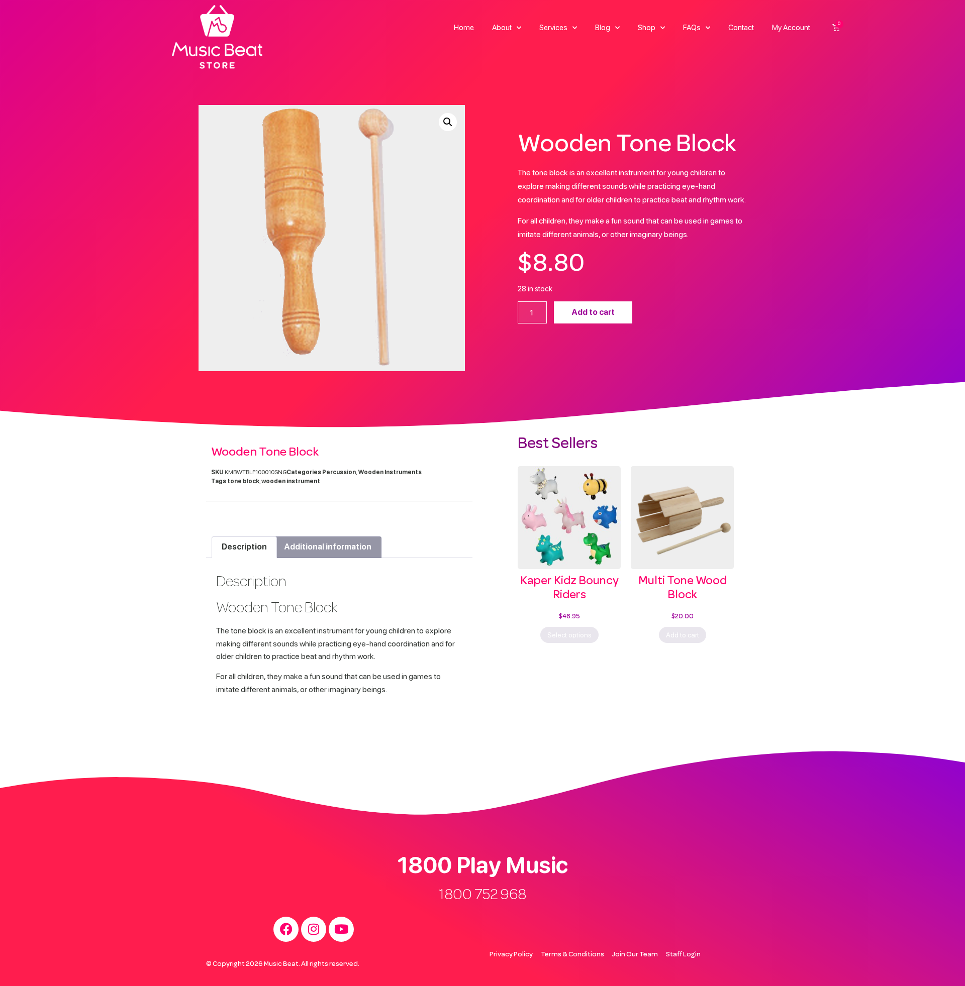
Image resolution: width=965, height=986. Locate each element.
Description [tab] (244, 547)
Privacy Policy (511, 954)
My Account (791, 27)
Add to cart (593, 312)
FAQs (692, 27)
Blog (602, 27)
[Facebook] (286, 929)
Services (553, 27)
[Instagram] (313, 929)
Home (464, 27)
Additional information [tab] (327, 547)
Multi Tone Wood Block (682, 587)
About (502, 27)
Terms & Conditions (572, 954)
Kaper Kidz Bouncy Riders (569, 587)
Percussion (339, 472)
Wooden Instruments (390, 472)
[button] (448, 122)
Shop (646, 27)
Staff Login (683, 954)
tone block (243, 481)
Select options (569, 635)
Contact (741, 27)
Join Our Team (635, 954)
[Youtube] (341, 929)
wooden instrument (290, 481)
